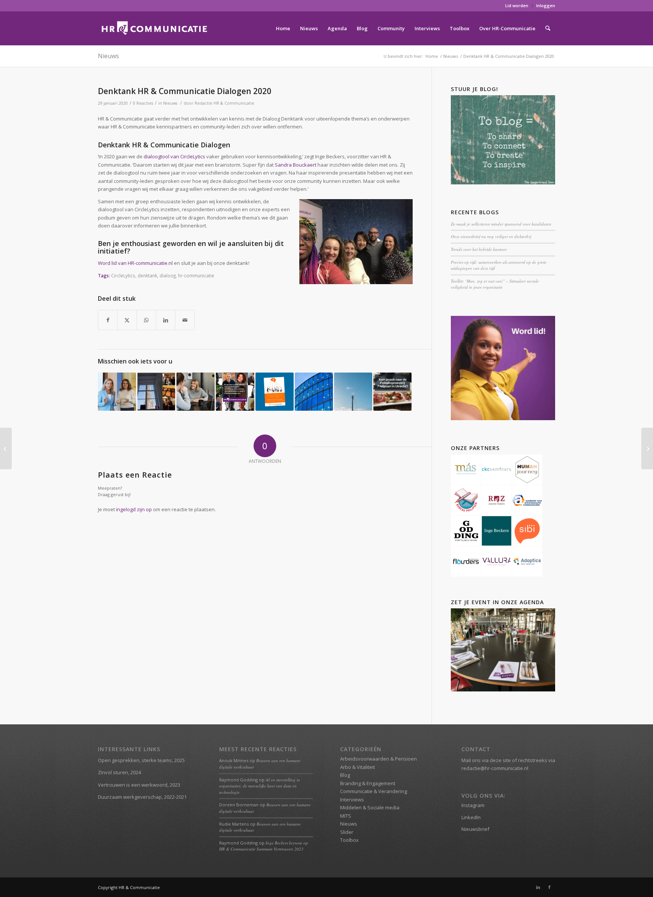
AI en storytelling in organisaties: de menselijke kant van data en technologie (259, 786)
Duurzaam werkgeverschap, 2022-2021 (142, 796)
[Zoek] (547, 28)
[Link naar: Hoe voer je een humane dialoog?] (314, 392)
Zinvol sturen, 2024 (119, 772)
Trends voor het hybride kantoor (479, 249)
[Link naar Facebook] (549, 887)
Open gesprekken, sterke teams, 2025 (141, 760)
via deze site (496, 760)
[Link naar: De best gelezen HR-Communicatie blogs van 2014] (156, 392)
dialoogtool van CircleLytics (174, 156)
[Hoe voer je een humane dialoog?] (647, 448)
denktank (147, 275)
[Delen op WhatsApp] (146, 320)
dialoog (167, 275)
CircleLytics (123, 275)
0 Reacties (143, 103)
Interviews (352, 799)
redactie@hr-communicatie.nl (494, 768)
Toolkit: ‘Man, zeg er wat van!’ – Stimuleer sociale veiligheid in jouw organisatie (495, 284)
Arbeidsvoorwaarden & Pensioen (378, 758)
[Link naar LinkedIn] (538, 887)
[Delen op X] (127, 320)
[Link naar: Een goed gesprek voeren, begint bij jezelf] (195, 392)
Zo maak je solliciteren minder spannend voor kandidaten (501, 224)
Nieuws (108, 56)
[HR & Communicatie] (154, 28)
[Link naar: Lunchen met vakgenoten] (392, 392)
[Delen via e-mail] (184, 320)
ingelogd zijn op (134, 509)
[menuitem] (516, 6)
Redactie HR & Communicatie (224, 103)
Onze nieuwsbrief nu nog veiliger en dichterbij (491, 236)
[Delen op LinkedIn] (165, 320)
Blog (345, 775)
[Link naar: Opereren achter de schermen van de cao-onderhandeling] (353, 392)
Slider (346, 832)
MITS (345, 815)
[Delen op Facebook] (107, 320)
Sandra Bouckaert (295, 164)
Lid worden (516, 5)
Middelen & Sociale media (369, 807)
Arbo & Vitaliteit (357, 767)
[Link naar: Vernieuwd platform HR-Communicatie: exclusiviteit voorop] (235, 392)
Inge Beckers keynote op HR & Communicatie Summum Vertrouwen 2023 (263, 846)
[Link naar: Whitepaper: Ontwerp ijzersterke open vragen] (274, 392)
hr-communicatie (196, 275)
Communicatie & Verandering (373, 791)
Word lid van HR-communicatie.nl (135, 263)
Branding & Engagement (367, 783)
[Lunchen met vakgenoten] (6, 448)
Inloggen (545, 5)
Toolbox (349, 840)
